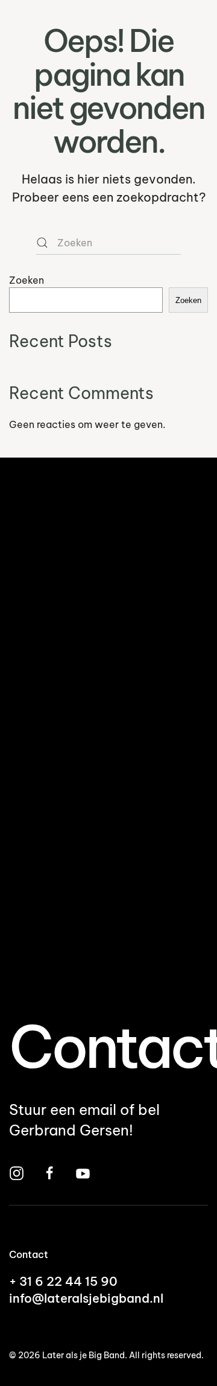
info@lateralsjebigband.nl (86, 1298)
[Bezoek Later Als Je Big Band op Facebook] (49, 1172)
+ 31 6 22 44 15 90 (63, 1281)
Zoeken (26, 280)
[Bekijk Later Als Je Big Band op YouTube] (82, 1172)
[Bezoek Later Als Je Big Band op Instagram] (16, 1172)
